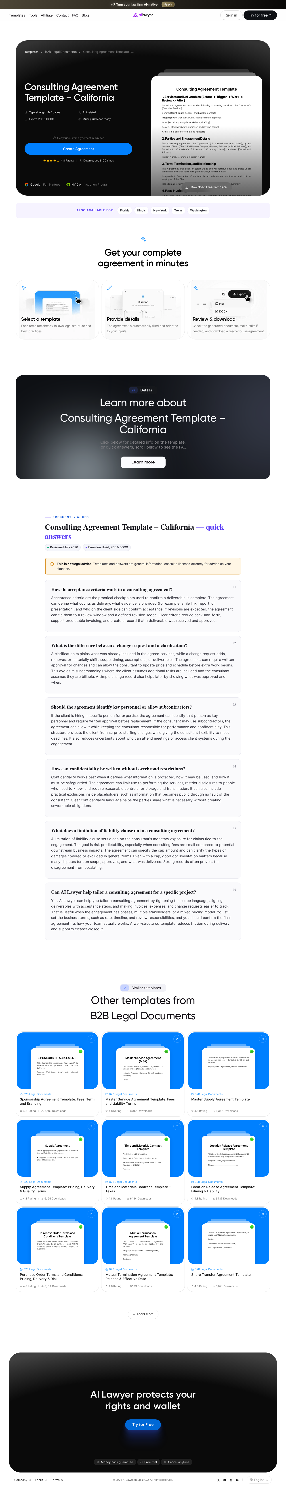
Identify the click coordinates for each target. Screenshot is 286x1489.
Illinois (141, 210)
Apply (168, 4)
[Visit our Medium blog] (237, 1480)
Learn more (143, 462)
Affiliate (47, 15)
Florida (124, 210)
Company (20, 1480)
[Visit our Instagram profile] (230, 1480)
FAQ (75, 15)
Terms (55, 1480)
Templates (17, 15)
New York (160, 210)
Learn (39, 1480)
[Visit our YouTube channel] (224, 1480)
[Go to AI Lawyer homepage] (143, 15)
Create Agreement (78, 149)
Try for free (258, 15)
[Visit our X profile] (218, 1480)
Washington (198, 210)
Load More (145, 1314)
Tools (33, 15)
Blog (85, 15)
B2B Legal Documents (60, 52)
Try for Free (143, 1425)
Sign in (231, 15)
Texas (178, 210)
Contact (62, 15)
